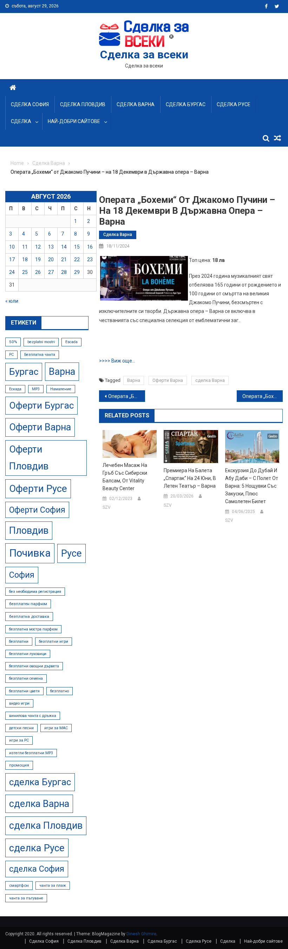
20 (51, 259)
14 (64, 247)
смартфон (19, 885)
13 (51, 247)
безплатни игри (53, 641)
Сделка (21, 121)
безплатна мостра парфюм (33, 629)
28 (64, 272)
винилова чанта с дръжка (32, 715)
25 (25, 272)
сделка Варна (210, 380)
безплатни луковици (27, 654)
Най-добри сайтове (74, 121)
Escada (71, 342)
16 (90, 247)
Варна (133, 380)
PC (11, 354)
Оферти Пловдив (28, 458)
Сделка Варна (136, 104)
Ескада (15, 389)
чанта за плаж (52, 885)
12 (38, 247)
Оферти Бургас (41, 405)
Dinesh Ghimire (141, 933)
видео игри (19, 703)
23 (90, 259)
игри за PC (19, 740)
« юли (11, 301)
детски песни (21, 728)
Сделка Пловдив (82, 104)
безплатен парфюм (28, 603)
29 (77, 272)
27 (51, 272)
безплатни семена (26, 678)
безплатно (59, 691)
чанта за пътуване (26, 898)
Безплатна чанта (39, 354)
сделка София (36, 869)
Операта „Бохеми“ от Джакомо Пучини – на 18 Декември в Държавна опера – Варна (126, 396)
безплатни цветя (24, 691)
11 (25, 247)
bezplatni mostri (41, 342)
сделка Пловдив (46, 825)
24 (12, 272)
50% (13, 341)
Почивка (30, 553)
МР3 (36, 389)
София (21, 575)
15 (77, 247)
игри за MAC (56, 728)
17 (12, 259)
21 (64, 259)
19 (38, 259)
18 (25, 259)
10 (12, 247)
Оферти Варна (167, 380)
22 (77, 259)
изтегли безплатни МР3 (31, 753)
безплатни (18, 641)
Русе (71, 553)
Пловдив (28, 530)
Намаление (60, 389)
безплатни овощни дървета (34, 666)
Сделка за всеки (144, 54)
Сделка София (30, 104)
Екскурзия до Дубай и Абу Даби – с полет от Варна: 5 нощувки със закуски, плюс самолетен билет (251, 486)
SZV (107, 507)
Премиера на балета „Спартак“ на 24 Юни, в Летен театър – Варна (190, 478)
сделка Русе (37, 848)
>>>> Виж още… (117, 361)
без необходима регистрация (35, 591)
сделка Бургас (40, 782)
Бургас (23, 371)
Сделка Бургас (185, 104)
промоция (19, 765)
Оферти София (37, 510)
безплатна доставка (29, 616)
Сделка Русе (233, 104)
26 (38, 272)
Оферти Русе (38, 488)
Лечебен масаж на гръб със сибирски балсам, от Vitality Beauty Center (125, 476)
